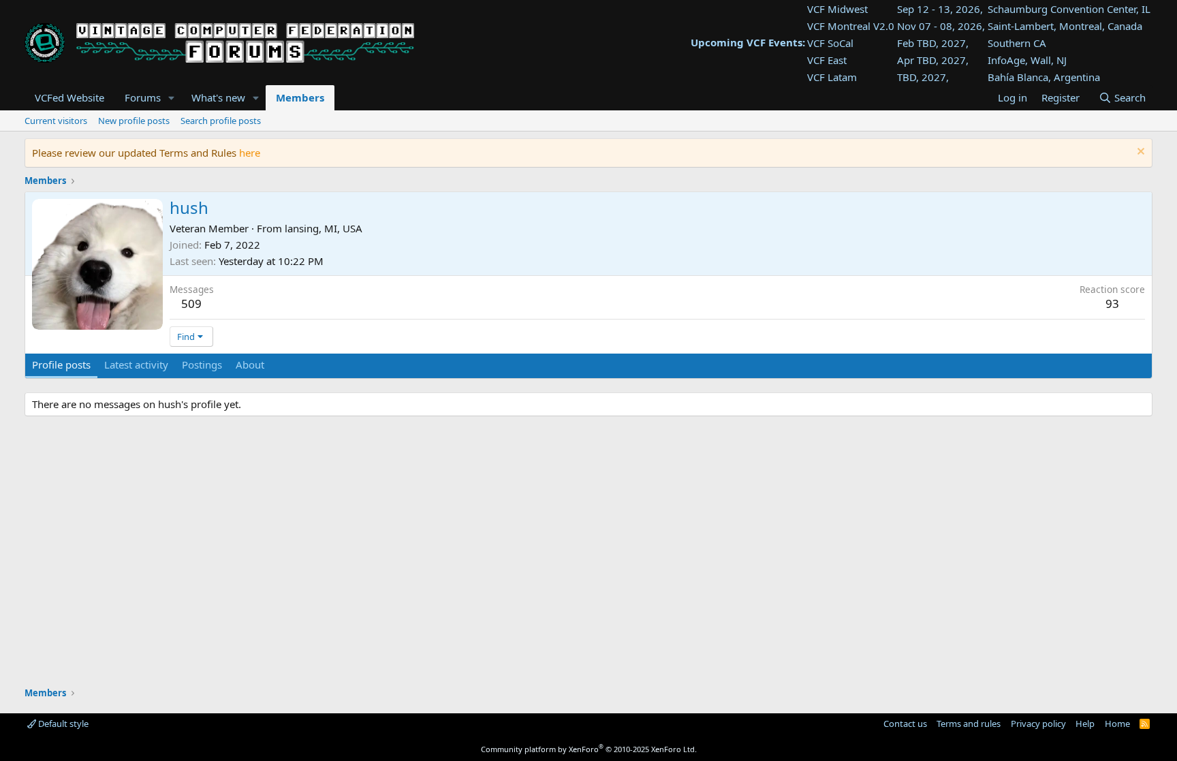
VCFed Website (69, 97)
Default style (62, 723)
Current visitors (56, 120)
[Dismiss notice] (1139, 153)
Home (1117, 723)
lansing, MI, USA (323, 228)
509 (191, 303)
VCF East (827, 60)
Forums (143, 97)
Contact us (905, 723)
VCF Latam (832, 77)
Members (300, 97)
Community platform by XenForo (589, 749)
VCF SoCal (830, 43)
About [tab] (250, 364)
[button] (171, 97)
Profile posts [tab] (61, 364)
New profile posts (134, 120)
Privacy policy (1038, 723)
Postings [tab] (202, 364)
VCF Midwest (837, 9)
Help (1085, 723)
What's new (218, 97)
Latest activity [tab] (136, 364)
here (249, 152)
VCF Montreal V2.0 (850, 26)
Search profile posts (221, 120)
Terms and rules (969, 723)
